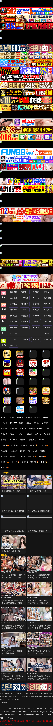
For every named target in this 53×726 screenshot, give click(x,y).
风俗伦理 (47, 339)
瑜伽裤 (36, 321)
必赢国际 (45, 423)
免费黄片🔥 (34, 445)
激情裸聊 (24, 445)
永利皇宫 (41, 440)
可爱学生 (36, 316)
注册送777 (13, 423)
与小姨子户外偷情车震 (37, 490)
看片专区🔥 (15, 462)
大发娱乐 (23, 440)
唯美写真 (36, 327)
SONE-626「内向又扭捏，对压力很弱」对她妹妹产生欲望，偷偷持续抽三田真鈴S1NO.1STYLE (39, 604)
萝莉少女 (47, 292)
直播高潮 (23, 429)
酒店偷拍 (48, 429)
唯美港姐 (36, 304)
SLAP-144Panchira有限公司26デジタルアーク (39, 652)
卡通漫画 (13, 327)
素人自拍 (47, 298)
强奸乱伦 (24, 292)
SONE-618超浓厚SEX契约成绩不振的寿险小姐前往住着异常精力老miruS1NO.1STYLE (13, 578)
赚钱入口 (25, 462)
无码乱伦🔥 (44, 445)
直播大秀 (13, 456)
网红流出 (36, 310)
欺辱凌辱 (13, 310)
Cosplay (36, 298)
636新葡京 (15, 445)
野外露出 (47, 310)
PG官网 (12, 417)
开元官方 (4, 451)
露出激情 (24, 327)
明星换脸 (24, 321)
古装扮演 (13, 316)
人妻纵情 (36, 339)
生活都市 (13, 339)
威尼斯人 (4, 417)
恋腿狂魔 (47, 316)
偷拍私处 (30, 434)
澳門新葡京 (32, 440)
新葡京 (28, 423)
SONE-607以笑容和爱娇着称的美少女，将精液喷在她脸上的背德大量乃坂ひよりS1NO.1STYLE (39, 578)
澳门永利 (37, 417)
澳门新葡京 (13, 440)
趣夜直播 (38, 434)
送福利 (21, 423)
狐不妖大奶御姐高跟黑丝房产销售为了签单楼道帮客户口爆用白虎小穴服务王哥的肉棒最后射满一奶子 (39, 680)
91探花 (24, 310)
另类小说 (13, 345)
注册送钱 (4, 423)
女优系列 (24, 316)
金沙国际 (23, 451)
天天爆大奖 (13, 451)
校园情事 (24, 339)
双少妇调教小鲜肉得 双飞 (38, 531)
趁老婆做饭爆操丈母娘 (11, 490)
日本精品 (24, 298)
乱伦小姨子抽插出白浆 (11, 551)
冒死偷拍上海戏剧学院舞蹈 (39, 511)
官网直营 (29, 417)
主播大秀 (4, 434)
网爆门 (47, 327)
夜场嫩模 (47, 434)
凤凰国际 (4, 429)
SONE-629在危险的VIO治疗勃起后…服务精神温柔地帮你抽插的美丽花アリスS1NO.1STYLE (39, 629)
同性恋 (47, 333)
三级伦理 (13, 298)
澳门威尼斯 (22, 456)
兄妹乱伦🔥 (5, 462)
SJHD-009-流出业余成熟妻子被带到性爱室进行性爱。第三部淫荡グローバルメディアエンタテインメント (13, 604)
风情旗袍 (13, 321)
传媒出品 (13, 333)
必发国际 (4, 440)
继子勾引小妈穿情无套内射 (13, 511)
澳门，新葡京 (32, 451)
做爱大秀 (4, 456)
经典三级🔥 (32, 456)
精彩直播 (32, 429)
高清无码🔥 (34, 462)
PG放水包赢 (14, 429)
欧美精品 (36, 292)
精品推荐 (13, 292)
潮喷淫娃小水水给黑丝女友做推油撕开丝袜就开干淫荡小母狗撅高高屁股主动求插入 (13, 629)
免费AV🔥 (44, 462)
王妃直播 (13, 434)
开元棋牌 (20, 417)
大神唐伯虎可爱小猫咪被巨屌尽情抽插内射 (13, 652)
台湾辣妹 (13, 304)
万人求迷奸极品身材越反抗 (13, 531)
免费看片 (43, 451)
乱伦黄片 (21, 434)
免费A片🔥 (42, 456)
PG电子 (45, 417)
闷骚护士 (47, 321)
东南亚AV (47, 304)
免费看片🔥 (5, 445)
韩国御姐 (24, 304)
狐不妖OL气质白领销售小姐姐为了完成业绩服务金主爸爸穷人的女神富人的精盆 (13, 678)
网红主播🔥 (5, 467)
